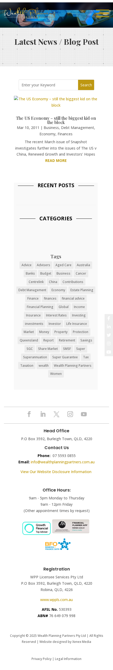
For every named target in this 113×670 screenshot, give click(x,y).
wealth (44, 365)
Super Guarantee (65, 357)
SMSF (67, 348)
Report (48, 340)
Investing (79, 315)
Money (44, 332)
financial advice (73, 298)
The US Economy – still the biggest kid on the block (56, 120)
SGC (30, 348)
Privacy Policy (42, 659)
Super (80, 348)
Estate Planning (81, 290)
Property (61, 332)
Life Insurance (76, 323)
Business (51, 127)
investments (34, 323)
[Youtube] (109, 352)
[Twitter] (109, 335)
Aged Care (63, 265)
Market (29, 332)
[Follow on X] (56, 414)
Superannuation (35, 357)
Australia (83, 265)
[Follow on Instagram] (70, 414)
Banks (30, 273)
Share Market (48, 348)
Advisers (43, 265)
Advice (27, 265)
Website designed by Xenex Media (65, 641)
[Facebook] (109, 318)
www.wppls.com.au (56, 599)
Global (64, 307)
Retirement (67, 340)
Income (79, 307)
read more (56, 160)
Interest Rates (56, 315)
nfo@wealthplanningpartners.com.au (63, 461)
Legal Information (68, 659)
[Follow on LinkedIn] (43, 414)
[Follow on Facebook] (29, 414)
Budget (45, 273)
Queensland (29, 340)
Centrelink (36, 282)
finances (50, 298)
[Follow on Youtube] (84, 414)
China (53, 282)
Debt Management (77, 127)
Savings (86, 340)
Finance (33, 298)
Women (56, 373)
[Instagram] (109, 343)
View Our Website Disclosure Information (56, 471)
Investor (55, 323)
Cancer (81, 273)
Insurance (33, 315)
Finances (65, 133)
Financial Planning (40, 307)
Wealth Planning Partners (72, 365)
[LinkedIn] (109, 326)
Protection (80, 332)
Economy (47, 133)
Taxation (26, 365)
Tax (86, 357)
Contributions (73, 282)
